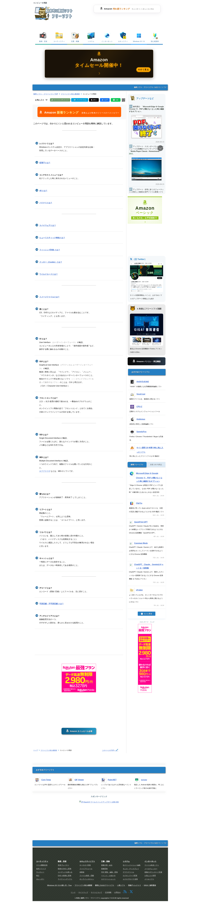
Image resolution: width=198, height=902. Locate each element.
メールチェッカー (150, 869)
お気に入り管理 (150, 875)
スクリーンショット (108, 879)
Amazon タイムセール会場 (80, 731)
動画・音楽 (43, 41)
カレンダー (40, 879)
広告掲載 (108, 892)
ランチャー (40, 872)
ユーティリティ (59, 41)
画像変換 (104, 869)
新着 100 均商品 (156, 464)
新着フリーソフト (137, 464)
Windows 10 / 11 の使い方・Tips (59, 885)
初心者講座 (155, 41)
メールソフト (149, 879)
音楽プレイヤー (63, 865)
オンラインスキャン (87, 879)
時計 (37, 875)
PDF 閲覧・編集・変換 (109, 872)
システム (91, 41)
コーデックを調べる (65, 872)
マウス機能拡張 (41, 865)
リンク (73, 892)
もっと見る (148, 614)
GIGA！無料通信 (150, 885)
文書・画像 (75, 41)
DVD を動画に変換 (64, 875)
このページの (109, 750)
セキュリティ (123, 41)
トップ (35, 750)
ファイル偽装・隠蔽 (87, 875)
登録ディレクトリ (134, 885)
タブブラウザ (44, 471)
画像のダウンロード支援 (153, 872)
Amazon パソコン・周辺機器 (148, 361)
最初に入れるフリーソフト (104, 885)
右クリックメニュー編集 (131, 865)
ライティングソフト (65, 879)
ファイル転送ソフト (151, 865)
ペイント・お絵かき (108, 875)
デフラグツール (128, 872)
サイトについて (96, 892)
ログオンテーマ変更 (130, 875)
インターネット (107, 41)
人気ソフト (121, 885)
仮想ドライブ (41, 869)
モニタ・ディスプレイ (131, 869)
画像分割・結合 (106, 865)
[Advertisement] (127, 18)
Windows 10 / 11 (139, 41)
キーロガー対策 (85, 865)
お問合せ (117, 892)
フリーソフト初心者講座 (49, 750)
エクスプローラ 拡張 (130, 879)
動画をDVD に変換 (64, 869)
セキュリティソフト (87, 861)
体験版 (82, 872)
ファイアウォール (86, 869)
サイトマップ (83, 892)
